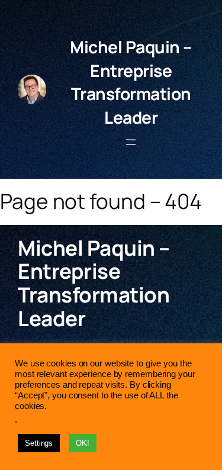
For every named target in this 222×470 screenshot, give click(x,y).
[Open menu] (131, 142)
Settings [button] (39, 443)
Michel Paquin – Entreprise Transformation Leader (131, 82)
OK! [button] (82, 443)
